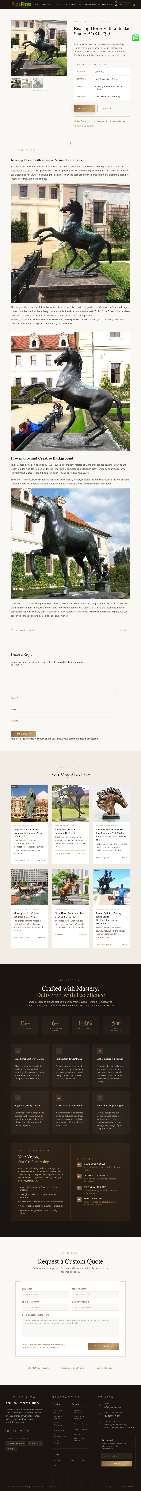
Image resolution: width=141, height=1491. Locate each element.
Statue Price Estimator (79, 1417)
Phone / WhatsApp (30, 1302)
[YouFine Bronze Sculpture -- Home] (21, 4)
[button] (16, 48)
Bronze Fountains (58, 1424)
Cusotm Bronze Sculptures (60, 1441)
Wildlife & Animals (58, 1411)
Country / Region (80, 1302)
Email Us (107, 108)
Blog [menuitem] (58, 5)
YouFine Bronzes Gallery (22, 1402)
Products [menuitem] (46, 5)
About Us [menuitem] (106, 5)
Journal (84, 1460)
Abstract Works (60, 1430)
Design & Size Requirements (36, 1315)
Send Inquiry (101, 1346)
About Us (57, 1460)
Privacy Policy (80, 1434)
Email (14, 709)
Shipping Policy (80, 1429)
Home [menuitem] (37, 5)
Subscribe (117, 1463)
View (40, 860)
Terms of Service (81, 1424)
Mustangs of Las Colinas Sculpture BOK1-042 (26, 914)
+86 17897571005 (112, 1416)
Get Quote (84, 108)
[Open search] (138, 5)
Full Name (27, 1289)
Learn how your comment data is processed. (75, 738)
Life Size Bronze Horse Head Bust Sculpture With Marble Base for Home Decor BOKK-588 (111, 834)
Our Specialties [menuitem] (90, 5)
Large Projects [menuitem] (72, 5)
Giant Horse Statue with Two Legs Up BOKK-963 (69, 914)
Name (14, 698)
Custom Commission (79, 1411)
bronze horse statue (21, 170)
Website (15, 721)
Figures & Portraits (58, 1417)
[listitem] (8, 1430)
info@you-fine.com (40, 1368)
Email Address (80, 1289)
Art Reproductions (60, 1435)
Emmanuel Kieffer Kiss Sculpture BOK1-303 (66, 831)
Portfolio (71, 1460)
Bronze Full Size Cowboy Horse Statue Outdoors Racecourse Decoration (109, 918)
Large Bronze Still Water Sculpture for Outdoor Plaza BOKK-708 (28, 833)
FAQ (55, 1465)
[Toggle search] (133, 4)
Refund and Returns (79, 1439)
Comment (16, 665)
